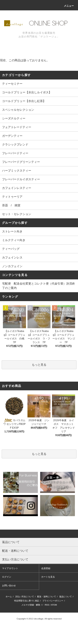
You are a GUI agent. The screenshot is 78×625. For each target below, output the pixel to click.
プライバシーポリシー (52, 601)
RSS (47, 605)
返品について (65, 596)
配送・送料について (46, 596)
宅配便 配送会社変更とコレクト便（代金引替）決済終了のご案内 (38, 286)
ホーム (9, 596)
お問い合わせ (9, 585)
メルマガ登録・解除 (30, 605)
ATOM (54, 605)
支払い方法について (24, 596)
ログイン (6, 577)
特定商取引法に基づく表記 (26, 601)
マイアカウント (10, 568)
